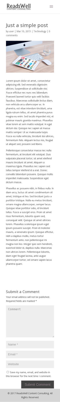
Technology (40, 31)
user (11, 31)
